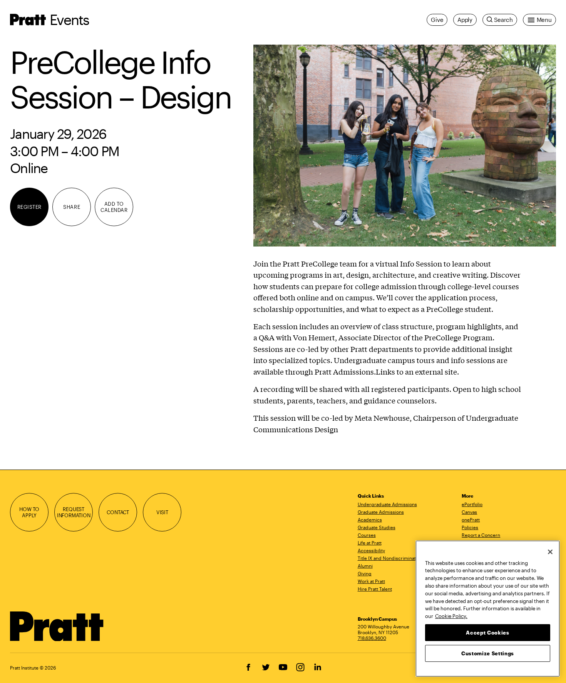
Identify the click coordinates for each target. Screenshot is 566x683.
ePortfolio (472, 504)
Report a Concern (481, 535)
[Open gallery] (404, 146)
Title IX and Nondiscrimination (390, 558)
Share (71, 207)
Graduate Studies (376, 527)
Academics (370, 519)
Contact (118, 512)
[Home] (57, 626)
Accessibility (371, 550)
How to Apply (29, 512)
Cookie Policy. (451, 616)
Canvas (469, 512)
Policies (470, 527)
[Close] (550, 551)
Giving (365, 573)
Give (437, 19)
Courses (367, 535)
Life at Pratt (370, 542)
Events (69, 19)
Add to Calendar (113, 207)
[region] (487, 608)
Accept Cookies (487, 632)
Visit (162, 512)
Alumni (365, 565)
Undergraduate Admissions (387, 504)
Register (29, 207)
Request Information (73, 512)
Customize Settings (487, 653)
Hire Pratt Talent (375, 588)
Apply (464, 19)
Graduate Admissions (381, 512)
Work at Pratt (371, 581)
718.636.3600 (372, 638)
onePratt (471, 519)
